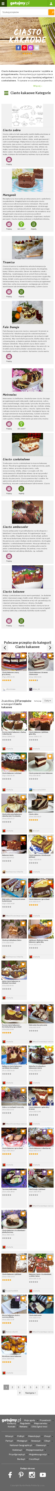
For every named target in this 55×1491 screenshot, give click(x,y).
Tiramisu (9, 262)
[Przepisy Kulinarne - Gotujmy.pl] (19, 3)
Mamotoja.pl (34, 1436)
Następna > (30, 1393)
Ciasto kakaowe (13, 591)
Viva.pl (47, 1436)
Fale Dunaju (11, 327)
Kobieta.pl (17, 1450)
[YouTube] (44, 1474)
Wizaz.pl (9, 1436)
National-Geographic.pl (21, 1445)
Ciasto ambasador (15, 527)
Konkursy (11, 1423)
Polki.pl (20, 1436)
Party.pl (9, 1440)
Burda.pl (21, 1459)
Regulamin (25, 1423)
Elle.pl (47, 1440)
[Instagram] (30, 47)
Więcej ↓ (37, 86)
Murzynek (9, 195)
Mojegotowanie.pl (34, 1450)
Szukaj (51, 12)
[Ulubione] (23, 655)
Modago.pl (22, 1440)
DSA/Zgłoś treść (39, 1426)
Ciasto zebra (12, 130)
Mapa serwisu (40, 1423)
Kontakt (11, 1426)
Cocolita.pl (34, 1459)
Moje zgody (29, 1420)
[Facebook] (18, 47)
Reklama (23, 1426)
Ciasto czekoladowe (16, 459)
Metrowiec (10, 394)
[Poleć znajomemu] (36, 47)
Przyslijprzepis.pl (17, 1454)
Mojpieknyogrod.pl (38, 1454)
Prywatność (45, 1420)
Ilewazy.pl (35, 1440)
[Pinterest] (24, 47)
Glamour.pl (41, 1445)
